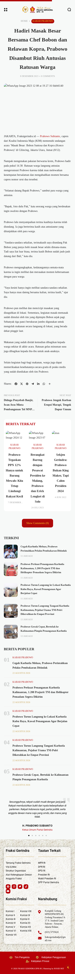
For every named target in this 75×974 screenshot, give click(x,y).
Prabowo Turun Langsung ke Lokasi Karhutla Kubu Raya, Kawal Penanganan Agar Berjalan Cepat (46, 589)
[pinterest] (27, 383)
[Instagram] (14, 886)
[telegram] (32, 383)
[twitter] (21, 383)
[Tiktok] (26, 886)
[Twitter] (20, 886)
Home (24, 21)
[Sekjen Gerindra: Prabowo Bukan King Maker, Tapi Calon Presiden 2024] (60, 435)
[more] (49, 383)
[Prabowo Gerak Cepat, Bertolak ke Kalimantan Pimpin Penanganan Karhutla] (11, 632)
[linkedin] (38, 383)
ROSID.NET (59, 968)
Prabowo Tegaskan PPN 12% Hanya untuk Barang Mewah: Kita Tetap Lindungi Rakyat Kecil (14, 475)
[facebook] (16, 383)
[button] (28, 835)
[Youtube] (8, 891)
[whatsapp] (43, 383)
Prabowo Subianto (49, 136)
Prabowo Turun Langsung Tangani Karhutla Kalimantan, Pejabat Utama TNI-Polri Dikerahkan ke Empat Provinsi (45, 610)
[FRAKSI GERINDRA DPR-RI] (37, 9)
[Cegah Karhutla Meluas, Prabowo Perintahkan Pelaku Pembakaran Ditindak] (11, 551)
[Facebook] (8, 886)
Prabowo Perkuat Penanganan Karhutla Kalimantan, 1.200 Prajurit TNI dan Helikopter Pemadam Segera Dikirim (42, 568)
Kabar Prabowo (42, 21)
